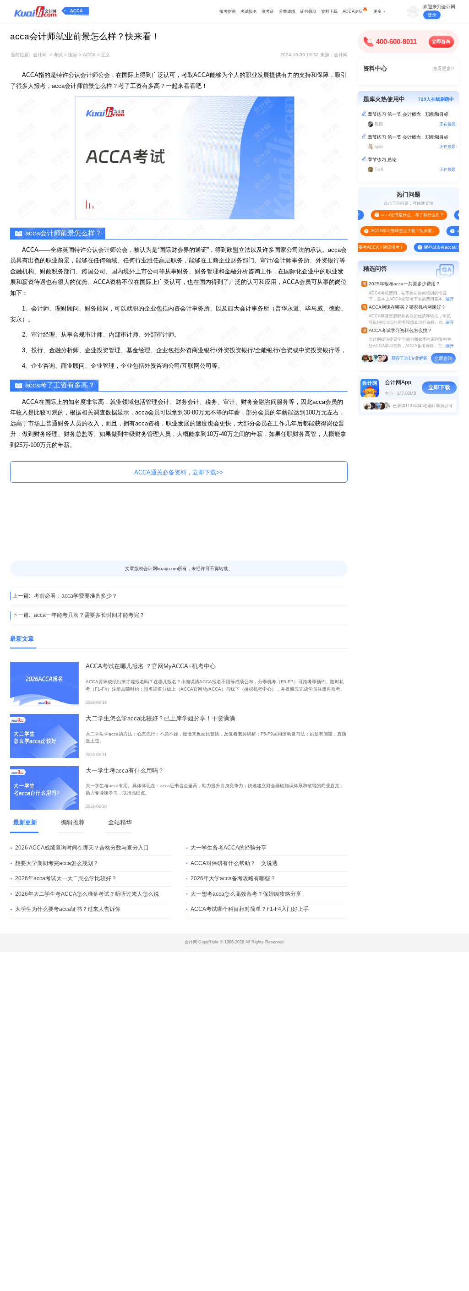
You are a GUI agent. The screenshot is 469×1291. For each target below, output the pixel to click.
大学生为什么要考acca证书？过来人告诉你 (67, 909)
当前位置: (20, 54)
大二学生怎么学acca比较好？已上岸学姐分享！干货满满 (160, 718)
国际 (72, 54)
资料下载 (329, 11)
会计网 (40, 54)
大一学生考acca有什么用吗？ (125, 770)
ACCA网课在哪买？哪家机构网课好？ (407, 307)
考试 (58, 54)
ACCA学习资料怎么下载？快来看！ (392, 231)
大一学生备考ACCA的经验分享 (229, 847)
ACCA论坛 (353, 11)
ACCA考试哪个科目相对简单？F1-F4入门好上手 (250, 909)
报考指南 (227, 11)
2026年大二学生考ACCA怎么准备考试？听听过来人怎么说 (87, 894)
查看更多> (443, 68)
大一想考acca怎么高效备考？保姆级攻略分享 (246, 894)
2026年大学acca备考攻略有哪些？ (233, 878)
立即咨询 (441, 41)
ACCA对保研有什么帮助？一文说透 (234, 863)
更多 (377, 11)
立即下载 (439, 387)
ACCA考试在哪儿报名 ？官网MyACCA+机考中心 (151, 666)
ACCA (76, 11)
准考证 (268, 11)
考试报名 (248, 11)
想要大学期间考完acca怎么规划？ (56, 863)
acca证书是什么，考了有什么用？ (401, 214)
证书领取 (308, 11)
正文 (105, 54)
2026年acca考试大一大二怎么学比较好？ (66, 878)
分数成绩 (287, 11)
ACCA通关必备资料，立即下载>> (179, 472)
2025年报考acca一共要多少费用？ (404, 283)
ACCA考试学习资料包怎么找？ (400, 330)
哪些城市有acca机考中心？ (438, 247)
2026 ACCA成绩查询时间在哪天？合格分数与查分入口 (82, 847)
